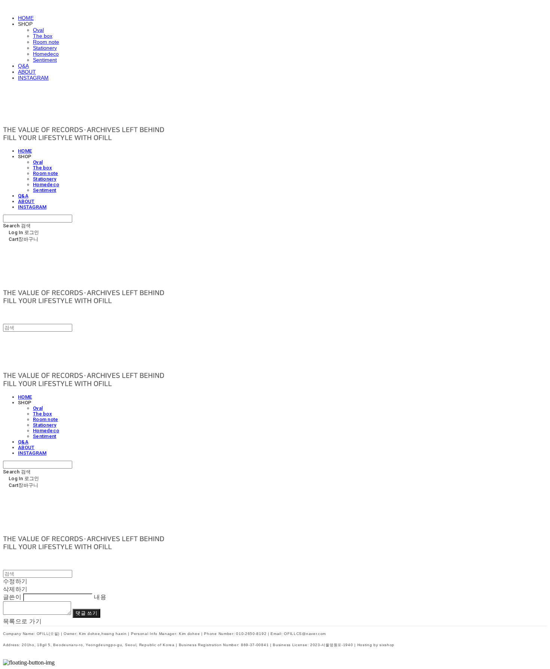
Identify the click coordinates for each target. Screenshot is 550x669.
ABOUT (27, 72)
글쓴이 (12, 597)
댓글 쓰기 (86, 613)
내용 (100, 597)
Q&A (23, 66)
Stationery (45, 48)
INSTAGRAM (33, 78)
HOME (26, 18)
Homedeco (46, 54)
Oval (38, 30)
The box (42, 36)
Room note (46, 42)
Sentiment (45, 60)
